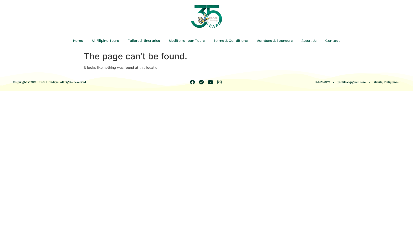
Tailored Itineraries (144, 40)
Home (78, 40)
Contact (332, 40)
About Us (309, 40)
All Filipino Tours (105, 40)
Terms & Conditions (231, 40)
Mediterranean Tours (187, 40)
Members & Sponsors (274, 40)
